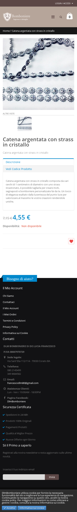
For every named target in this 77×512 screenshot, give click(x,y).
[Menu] (53, 16)
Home (6, 30)
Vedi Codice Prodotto (19, 169)
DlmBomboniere (16, 401)
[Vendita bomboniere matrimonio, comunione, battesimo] (17, 17)
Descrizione (13, 162)
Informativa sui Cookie (15, 333)
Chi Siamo (8, 296)
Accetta (10, 508)
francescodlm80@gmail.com (22, 383)
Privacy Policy (10, 326)
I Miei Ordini (9, 314)
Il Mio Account (11, 308)
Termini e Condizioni (14, 320)
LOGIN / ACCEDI (62, 3)
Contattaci (8, 302)
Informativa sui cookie (31, 508)
